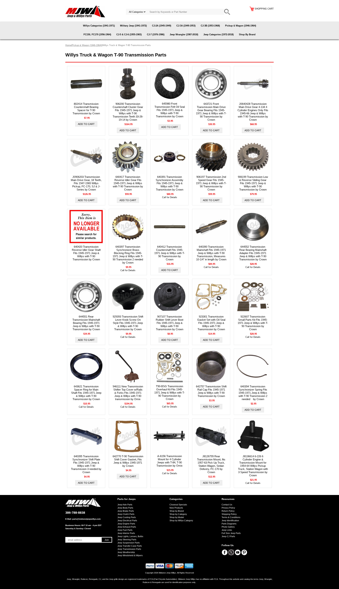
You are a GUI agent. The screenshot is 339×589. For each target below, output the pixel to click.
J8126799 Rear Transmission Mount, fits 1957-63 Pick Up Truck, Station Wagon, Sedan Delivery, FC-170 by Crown (211, 464)
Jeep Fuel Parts (124, 530)
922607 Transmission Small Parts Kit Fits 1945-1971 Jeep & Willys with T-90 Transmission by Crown (253, 323)
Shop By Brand (247, 34)
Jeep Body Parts (125, 508)
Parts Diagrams (229, 523)
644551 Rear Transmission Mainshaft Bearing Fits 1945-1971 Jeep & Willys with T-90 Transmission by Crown (86, 323)
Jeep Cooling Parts (126, 517)
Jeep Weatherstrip (126, 552)
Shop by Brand (177, 511)
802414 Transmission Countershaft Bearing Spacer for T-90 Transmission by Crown (86, 108)
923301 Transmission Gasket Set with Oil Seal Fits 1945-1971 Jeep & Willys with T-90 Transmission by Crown (211, 323)
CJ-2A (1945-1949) (161, 25)
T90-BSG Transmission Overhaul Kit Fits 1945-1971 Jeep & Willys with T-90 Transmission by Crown (169, 392)
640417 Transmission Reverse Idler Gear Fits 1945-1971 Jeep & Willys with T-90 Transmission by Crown (128, 183)
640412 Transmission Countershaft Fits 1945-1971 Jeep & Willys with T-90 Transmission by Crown (169, 253)
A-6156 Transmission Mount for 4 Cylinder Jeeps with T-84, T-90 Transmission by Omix (169, 461)
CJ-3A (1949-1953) (185, 25)
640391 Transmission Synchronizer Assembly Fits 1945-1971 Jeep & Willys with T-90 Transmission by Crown (169, 183)
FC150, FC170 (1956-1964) (97, 34)
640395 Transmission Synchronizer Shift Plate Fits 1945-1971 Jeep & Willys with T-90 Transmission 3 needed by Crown (86, 464)
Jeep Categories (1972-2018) (218, 34)
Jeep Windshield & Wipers (130, 555)
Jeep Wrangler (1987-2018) (184, 34)
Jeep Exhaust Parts (126, 527)
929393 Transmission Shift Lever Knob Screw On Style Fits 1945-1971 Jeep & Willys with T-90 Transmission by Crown (128, 323)
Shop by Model (177, 517)
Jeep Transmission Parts (129, 549)
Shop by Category (178, 514)
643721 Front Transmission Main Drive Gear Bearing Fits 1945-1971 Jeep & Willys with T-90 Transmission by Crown (211, 111)
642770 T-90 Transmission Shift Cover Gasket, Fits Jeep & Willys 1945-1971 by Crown (128, 461)
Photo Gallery (228, 527)
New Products (176, 508)
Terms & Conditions (231, 517)
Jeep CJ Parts (228, 536)
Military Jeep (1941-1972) (133, 25)
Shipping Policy (229, 514)
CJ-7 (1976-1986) (155, 34)
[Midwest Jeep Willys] (85, 11)
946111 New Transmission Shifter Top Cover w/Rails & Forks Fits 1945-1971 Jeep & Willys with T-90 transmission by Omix (128, 393)
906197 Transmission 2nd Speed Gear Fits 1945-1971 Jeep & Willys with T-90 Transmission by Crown (211, 183)
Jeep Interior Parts (126, 533)
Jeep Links (227, 530)
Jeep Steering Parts (126, 539)
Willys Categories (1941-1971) (99, 25)
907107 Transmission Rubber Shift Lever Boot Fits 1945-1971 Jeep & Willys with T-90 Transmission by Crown (169, 323)
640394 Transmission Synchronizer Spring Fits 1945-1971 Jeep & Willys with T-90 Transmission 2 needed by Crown (253, 393)
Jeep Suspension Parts (128, 543)
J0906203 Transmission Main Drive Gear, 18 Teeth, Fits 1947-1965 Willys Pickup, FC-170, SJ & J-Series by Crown (86, 183)
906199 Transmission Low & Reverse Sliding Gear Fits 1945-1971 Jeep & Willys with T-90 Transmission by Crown (253, 183)
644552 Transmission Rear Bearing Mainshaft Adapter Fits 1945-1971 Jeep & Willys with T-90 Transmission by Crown (253, 253)
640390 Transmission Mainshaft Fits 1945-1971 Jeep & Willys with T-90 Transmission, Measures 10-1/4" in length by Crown (211, 253)
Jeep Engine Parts (126, 523)
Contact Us (227, 504)
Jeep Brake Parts (125, 511)
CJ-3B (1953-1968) (210, 25)
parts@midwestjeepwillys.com (86, 519)
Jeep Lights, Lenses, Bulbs (130, 536)
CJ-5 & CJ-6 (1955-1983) (129, 34)
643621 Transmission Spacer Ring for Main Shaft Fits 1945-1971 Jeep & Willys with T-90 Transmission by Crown (86, 393)
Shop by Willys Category (181, 520)
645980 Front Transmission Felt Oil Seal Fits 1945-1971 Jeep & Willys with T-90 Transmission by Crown (169, 110)
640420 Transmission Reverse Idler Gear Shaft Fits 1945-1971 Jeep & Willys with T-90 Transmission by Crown (86, 253)
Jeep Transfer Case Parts (129, 546)
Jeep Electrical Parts (127, 520)
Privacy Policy (228, 508)
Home (68, 45)
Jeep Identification (230, 520)
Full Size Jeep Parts (231, 533)
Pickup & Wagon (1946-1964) (240, 25)
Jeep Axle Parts (124, 504)
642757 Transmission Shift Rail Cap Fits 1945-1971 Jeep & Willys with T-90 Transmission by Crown (211, 391)
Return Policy (228, 511)
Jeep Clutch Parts (125, 514)
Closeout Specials (178, 504)
